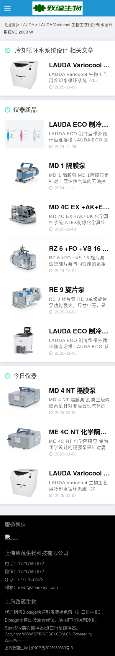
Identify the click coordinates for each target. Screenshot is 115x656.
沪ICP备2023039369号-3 (52, 648)
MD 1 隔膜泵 (67, 165)
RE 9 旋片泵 (67, 289)
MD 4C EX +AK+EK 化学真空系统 (79, 207)
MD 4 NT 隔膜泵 (72, 390)
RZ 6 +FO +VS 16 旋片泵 (79, 248)
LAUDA (27, 24)
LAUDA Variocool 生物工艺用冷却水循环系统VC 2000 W (79, 65)
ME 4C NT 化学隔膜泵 (79, 432)
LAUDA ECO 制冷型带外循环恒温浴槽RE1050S (79, 331)
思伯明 (11, 24)
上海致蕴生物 (16, 648)
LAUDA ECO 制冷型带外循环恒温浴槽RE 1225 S (79, 124)
